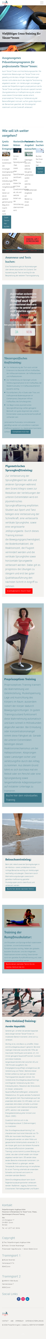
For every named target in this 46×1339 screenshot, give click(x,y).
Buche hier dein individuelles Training (22, 798)
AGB (12, 1321)
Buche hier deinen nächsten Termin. (20, 889)
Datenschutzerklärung (34, 1321)
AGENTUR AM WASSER (36, 1325)
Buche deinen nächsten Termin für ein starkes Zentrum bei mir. (20, 965)
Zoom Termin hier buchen (6, 222)
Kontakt (5, 1321)
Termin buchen (40, 170)
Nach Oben (23, 1334)
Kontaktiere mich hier (21, 432)
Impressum (19, 1321)
